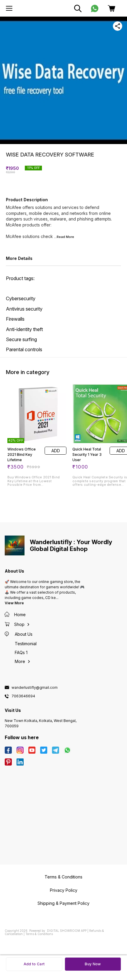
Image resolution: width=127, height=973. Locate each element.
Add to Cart (34, 964)
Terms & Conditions (39, 934)
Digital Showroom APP (67, 930)
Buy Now (93, 964)
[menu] (9, 8)
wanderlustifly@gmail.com (35, 688)
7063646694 (23, 696)
